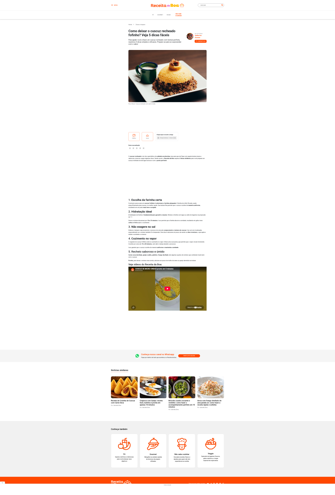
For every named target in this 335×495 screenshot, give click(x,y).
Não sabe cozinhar (178, 14)
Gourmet (160, 15)
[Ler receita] (158, 138)
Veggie (169, 15)
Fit (153, 15)
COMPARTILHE (201, 41)
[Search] (222, 5)
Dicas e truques (140, 24)
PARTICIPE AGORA (189, 356)
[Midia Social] (208, 483)
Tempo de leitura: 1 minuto (166, 137)
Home (130, 24)
